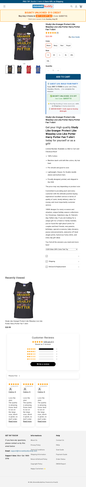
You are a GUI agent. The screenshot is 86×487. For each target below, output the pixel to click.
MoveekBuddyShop (39, 482)
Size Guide (75, 37)
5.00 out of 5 (49, 342)
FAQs (58, 445)
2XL (71, 55)
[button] (4, 6)
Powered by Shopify (52, 482)
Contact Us (60, 440)
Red (62, 45)
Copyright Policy (36, 464)
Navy (55, 45)
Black (49, 45)
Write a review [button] (43, 364)
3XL (48, 61)
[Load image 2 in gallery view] (19, 69)
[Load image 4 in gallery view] (38, 69)
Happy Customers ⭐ (38, 469)
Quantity (49, 66)
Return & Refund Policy (39, 459)
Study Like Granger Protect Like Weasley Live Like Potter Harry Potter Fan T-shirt (23, 322)
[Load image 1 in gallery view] (10, 69)
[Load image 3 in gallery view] (29, 69)
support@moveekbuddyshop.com (24, 451)
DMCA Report (61, 464)
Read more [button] (13, 421)
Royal (68, 45)
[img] (14, 384)
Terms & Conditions (38, 450)
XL (66, 55)
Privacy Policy (36, 445)
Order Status (60, 459)
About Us (34, 440)
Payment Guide (61, 454)
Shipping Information (38, 454)
